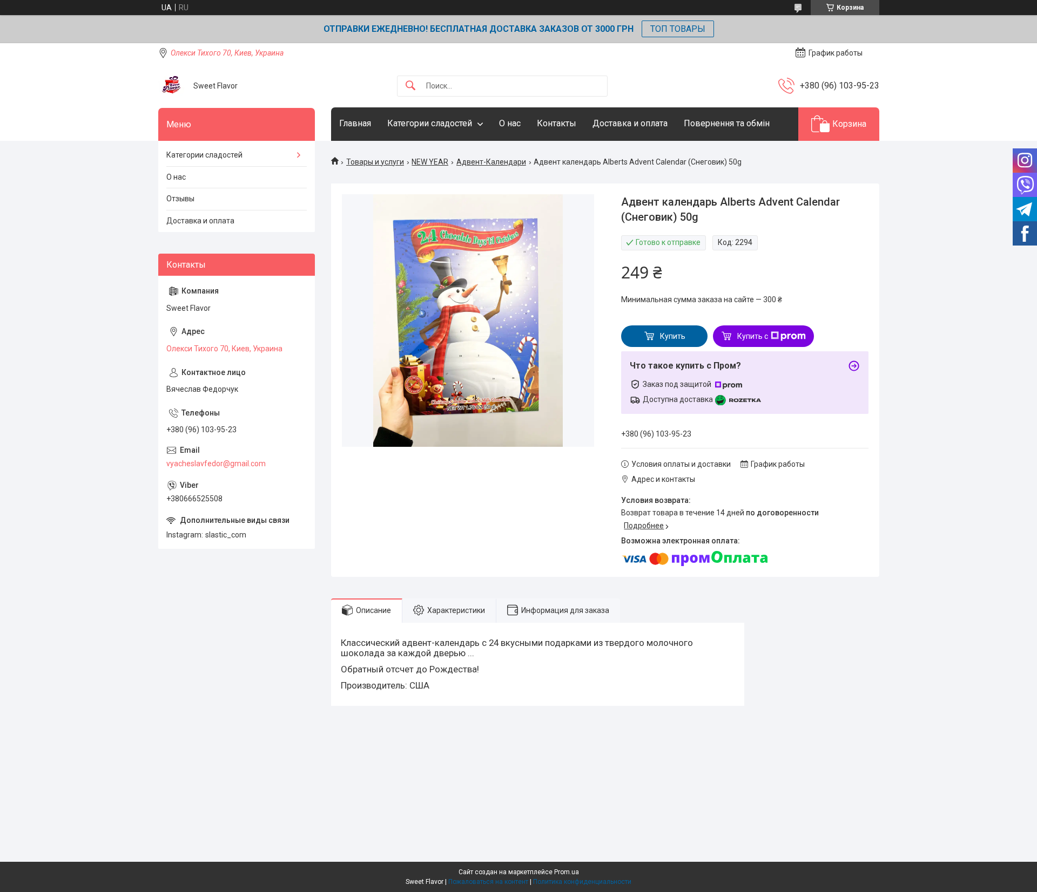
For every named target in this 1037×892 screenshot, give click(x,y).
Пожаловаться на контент (488, 882)
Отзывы (180, 198)
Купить (672, 336)
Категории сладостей (429, 123)
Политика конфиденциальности (582, 882)
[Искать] (410, 86)
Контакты (556, 123)
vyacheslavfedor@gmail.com (216, 463)
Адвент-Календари (491, 162)
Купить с (752, 336)
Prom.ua (566, 872)
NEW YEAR (430, 162)
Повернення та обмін (727, 123)
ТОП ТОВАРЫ (677, 29)
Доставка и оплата (630, 123)
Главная (355, 123)
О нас (510, 123)
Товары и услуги (375, 162)
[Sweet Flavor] (171, 85)
